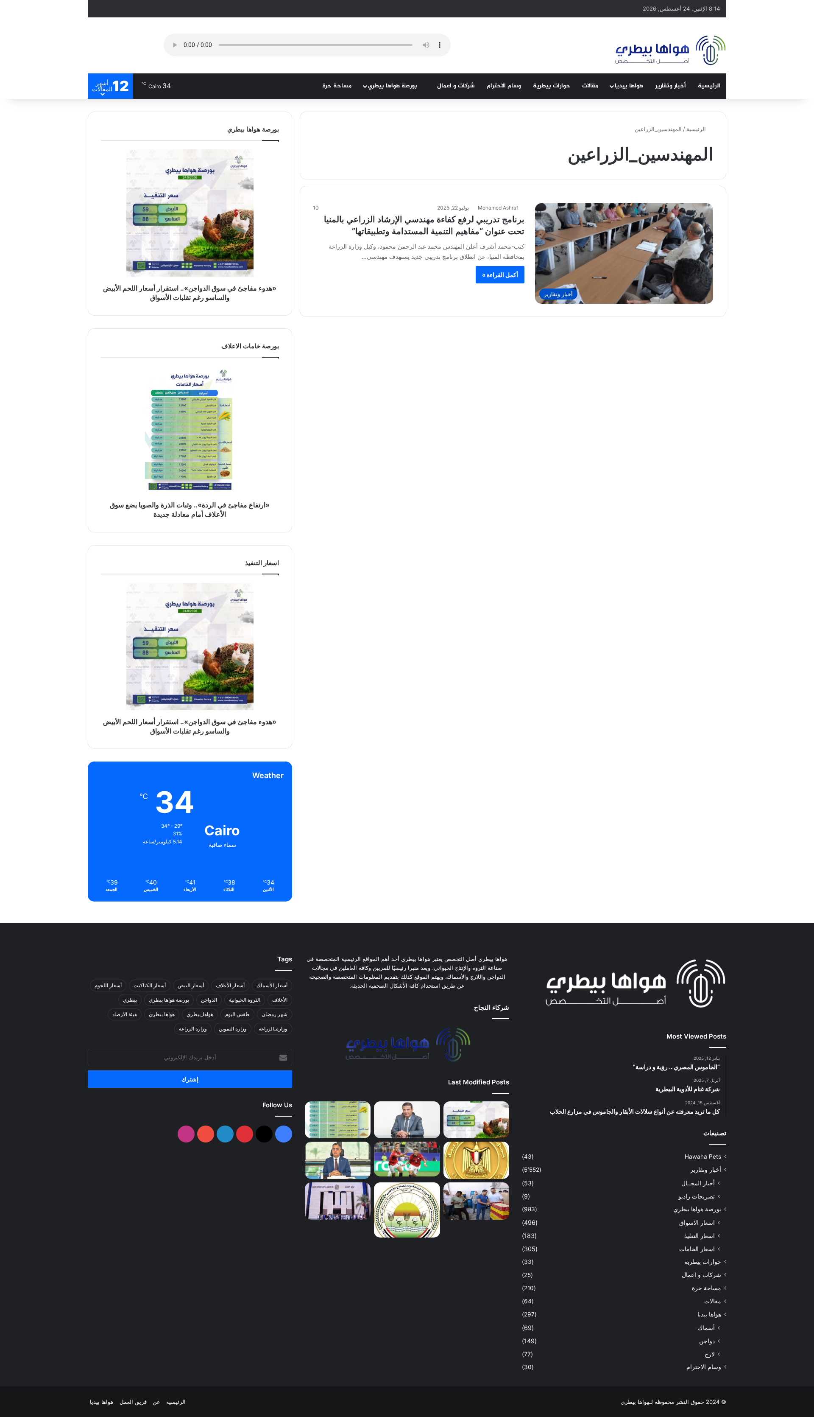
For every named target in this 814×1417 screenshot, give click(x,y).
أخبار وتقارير (670, 86)
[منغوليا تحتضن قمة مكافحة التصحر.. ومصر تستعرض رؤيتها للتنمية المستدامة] (407, 1210)
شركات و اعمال (456, 86)
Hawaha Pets (703, 1156)
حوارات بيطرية (551, 86)
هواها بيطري (162, 1014)
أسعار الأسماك (271, 985)
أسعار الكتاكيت (150, 985)
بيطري (130, 1000)
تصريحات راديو (696, 1196)
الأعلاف (279, 1000)
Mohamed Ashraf (498, 207)
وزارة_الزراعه (273, 1028)
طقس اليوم (237, 1014)
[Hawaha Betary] (669, 51)
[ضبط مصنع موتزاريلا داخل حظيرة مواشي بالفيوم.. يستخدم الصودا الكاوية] (476, 1201)
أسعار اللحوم (108, 985)
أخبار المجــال (698, 1183)
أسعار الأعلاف (230, 985)
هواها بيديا (629, 86)
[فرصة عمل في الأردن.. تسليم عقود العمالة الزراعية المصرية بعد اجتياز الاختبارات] (338, 1201)
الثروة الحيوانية (244, 1000)
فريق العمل (133, 1401)
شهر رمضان (274, 1014)
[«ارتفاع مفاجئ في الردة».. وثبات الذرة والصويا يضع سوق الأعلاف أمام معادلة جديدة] (338, 1120)
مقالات (590, 86)
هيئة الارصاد (124, 1014)
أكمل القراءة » (500, 274)
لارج (710, 1354)
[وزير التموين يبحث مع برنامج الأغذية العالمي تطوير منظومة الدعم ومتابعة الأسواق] (338, 1160)
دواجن (707, 1340)
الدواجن (209, 1000)
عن (156, 1401)
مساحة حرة (337, 86)
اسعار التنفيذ (699, 1235)
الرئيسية (709, 86)
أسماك (706, 1327)
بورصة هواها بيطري (393, 86)
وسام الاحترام (504, 86)
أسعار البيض (191, 985)
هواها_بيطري (200, 1014)
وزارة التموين (233, 1028)
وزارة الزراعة (193, 1028)
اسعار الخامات (697, 1248)
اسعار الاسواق (697, 1222)
